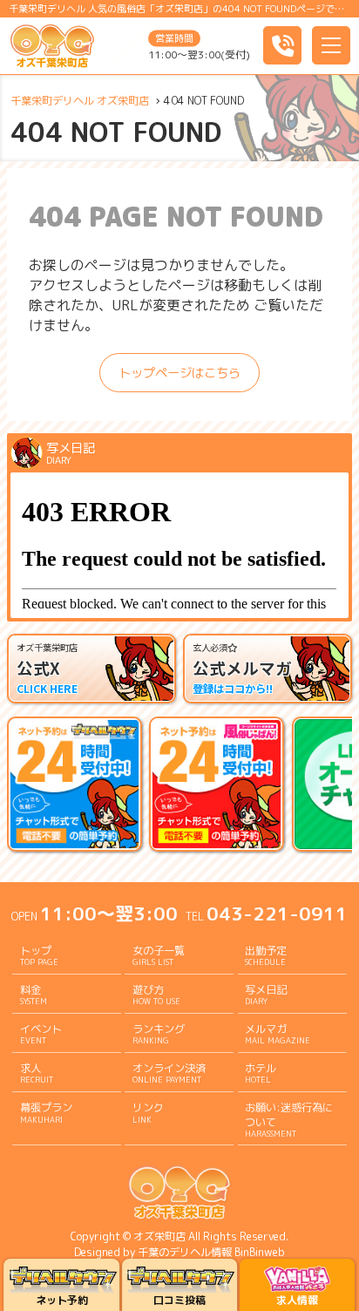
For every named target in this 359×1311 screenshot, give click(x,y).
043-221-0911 (277, 913)
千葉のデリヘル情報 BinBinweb (211, 1252)
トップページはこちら (179, 372)
